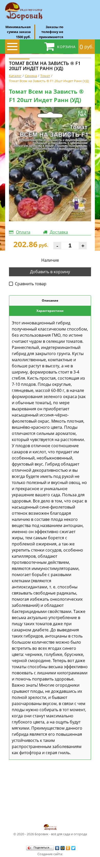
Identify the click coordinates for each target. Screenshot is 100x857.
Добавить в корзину (50, 271)
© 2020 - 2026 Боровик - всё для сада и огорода (50, 834)
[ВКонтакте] (57, 848)
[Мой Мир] (62, 848)
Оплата (23, 232)
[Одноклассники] (68, 848)
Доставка (59, 232)
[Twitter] (73, 848)
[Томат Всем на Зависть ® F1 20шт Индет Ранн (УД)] (50, 164)
